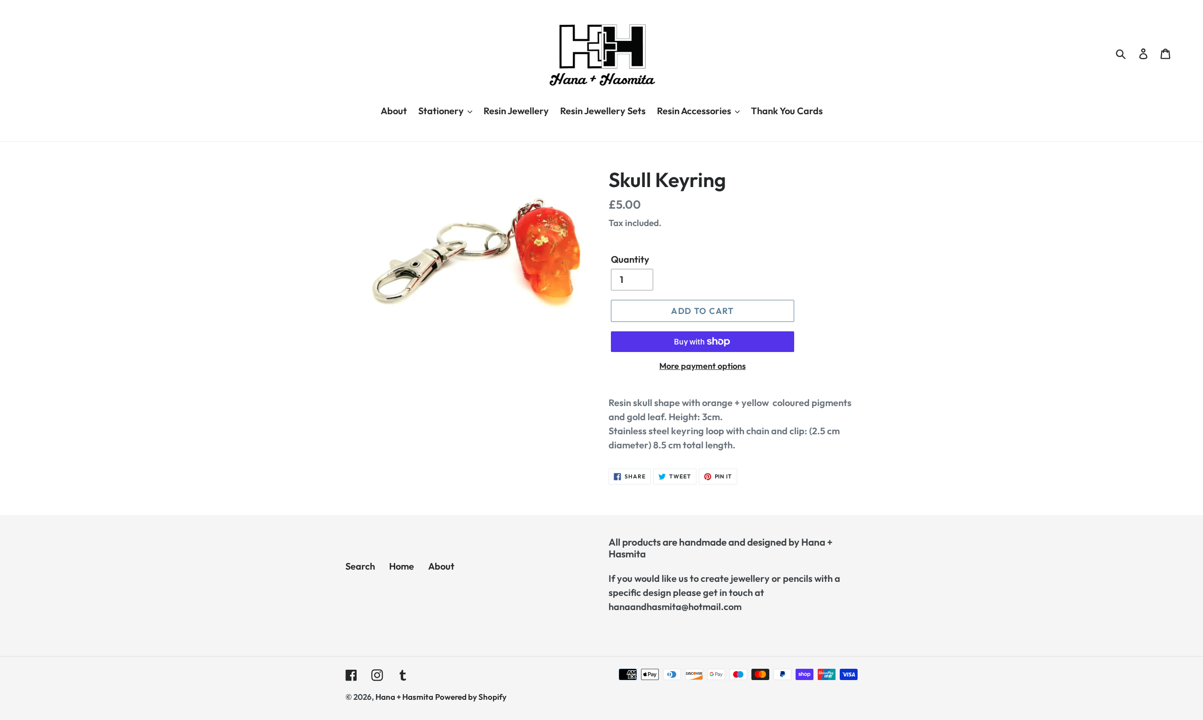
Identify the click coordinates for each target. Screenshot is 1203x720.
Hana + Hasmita (404, 697)
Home (401, 566)
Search (360, 566)
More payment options (702, 365)
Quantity (630, 259)
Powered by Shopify (471, 697)
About (441, 566)
